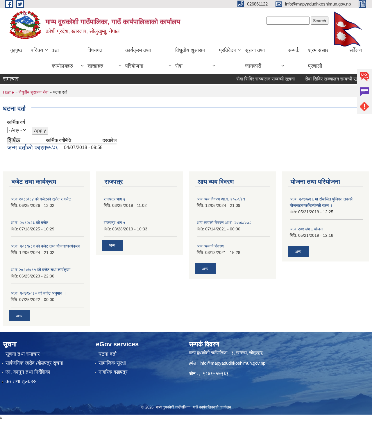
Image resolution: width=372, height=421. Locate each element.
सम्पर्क (293, 50)
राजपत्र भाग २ (114, 199)
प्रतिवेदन (227, 50)
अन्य (19, 315)
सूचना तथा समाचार (23, 354)
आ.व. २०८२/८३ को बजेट (29, 222)
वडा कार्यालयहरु (62, 58)
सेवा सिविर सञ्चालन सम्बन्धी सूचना (259, 78)
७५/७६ (52, 147)
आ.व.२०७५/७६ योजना (306, 229)
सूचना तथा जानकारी (255, 58)
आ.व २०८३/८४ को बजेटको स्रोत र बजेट (41, 199)
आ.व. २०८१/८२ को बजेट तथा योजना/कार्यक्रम (45, 246)
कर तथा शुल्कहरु (21, 381)
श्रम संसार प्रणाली (318, 58)
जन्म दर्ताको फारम (26, 147)
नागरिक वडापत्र (113, 372)
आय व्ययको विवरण (210, 246)
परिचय (37, 50)
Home (8, 92)
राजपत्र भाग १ (114, 222)
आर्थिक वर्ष (16, 122)
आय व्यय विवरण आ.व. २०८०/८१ (221, 199)
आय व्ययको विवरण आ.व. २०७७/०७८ (224, 222)
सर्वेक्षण (355, 50)
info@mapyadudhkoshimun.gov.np (232, 363)
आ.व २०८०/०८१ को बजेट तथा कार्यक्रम (40, 269)
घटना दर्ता (108, 354)
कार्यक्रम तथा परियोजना (138, 58)
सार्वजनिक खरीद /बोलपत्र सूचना (34, 363)
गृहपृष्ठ (16, 50)
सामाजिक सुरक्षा (112, 363)
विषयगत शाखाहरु (95, 58)
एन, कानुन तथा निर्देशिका (28, 372)
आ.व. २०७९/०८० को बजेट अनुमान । (38, 293)
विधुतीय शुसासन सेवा (190, 58)
